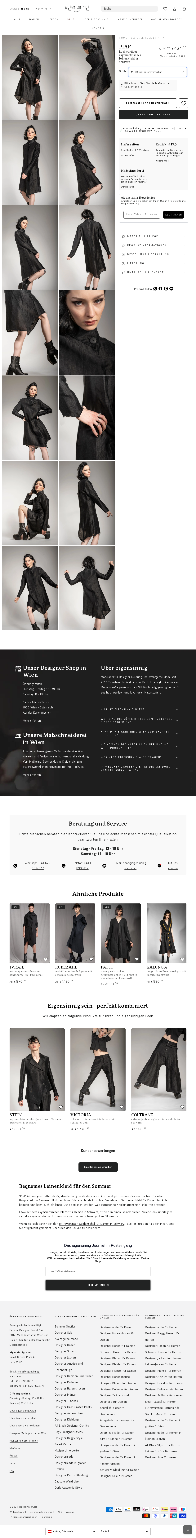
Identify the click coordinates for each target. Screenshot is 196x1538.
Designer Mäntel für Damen (118, 1370)
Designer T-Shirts (66, 1401)
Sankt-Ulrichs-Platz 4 (22, 1357)
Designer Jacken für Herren (163, 1358)
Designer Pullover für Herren (164, 1389)
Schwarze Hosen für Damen (118, 1352)
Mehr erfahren (32, 720)
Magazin (15, 1448)
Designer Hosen (65, 1345)
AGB (60, 1512)
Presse (14, 1455)
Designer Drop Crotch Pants (73, 1407)
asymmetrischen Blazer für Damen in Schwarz (68, 1212)
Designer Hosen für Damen (117, 1345)
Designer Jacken (65, 1357)
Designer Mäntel (65, 1394)
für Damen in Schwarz (110, 1223)
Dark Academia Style (68, 1487)
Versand (70, 1512)
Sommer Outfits (65, 1326)
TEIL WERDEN (98, 1285)
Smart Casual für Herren (160, 1401)
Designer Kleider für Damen (118, 1364)
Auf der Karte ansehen (37, 712)
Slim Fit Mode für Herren (161, 1414)
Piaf (163, 38)
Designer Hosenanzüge (115, 1376)
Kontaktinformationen (25, 1517)
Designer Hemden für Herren (164, 1383)
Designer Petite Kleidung (71, 1475)
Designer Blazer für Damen (117, 1358)
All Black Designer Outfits (72, 1425)
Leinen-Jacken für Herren (161, 1364)
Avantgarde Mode (66, 1339)
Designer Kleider (143, 38)
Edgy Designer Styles (69, 1432)
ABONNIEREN (173, 215)
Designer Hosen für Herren (162, 1345)
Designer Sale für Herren (161, 1457)
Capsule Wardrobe (67, 1481)
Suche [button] (107, 8)
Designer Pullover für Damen (119, 1389)
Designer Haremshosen (70, 1388)
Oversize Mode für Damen (117, 1432)
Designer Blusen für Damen (118, 1383)
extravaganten (68, 1223)
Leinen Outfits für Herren (162, 1451)
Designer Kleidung (66, 1419)
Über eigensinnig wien (23, 1410)
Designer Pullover (66, 1382)
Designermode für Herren (161, 1327)
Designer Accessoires (69, 1413)
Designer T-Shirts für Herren (164, 1395)
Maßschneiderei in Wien (24, 1440)
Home (123, 38)
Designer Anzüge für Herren (163, 1376)
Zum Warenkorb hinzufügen (148, 103)
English (25, 8)
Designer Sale (64, 1332)
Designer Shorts (65, 1351)
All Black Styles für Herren (162, 1445)
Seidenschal (87, 1223)
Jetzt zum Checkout (154, 114)
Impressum (46, 1517)
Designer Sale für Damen (116, 1476)
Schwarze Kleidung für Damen (119, 1469)
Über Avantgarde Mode (23, 1418)
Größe (122, 71)
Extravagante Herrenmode (162, 1407)
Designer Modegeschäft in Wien (28, 1433)
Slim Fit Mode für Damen (116, 1438)
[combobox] (71, 1531)
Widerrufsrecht (18, 1512)
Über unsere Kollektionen (25, 1425)
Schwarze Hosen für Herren (163, 1352)
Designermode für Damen (116, 1327)
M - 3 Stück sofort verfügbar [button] (146, 72)
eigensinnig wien (28, 1507)
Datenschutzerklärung (42, 1512)
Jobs (12, 1463)
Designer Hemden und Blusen (74, 1376)
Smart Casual (63, 1444)
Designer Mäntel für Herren (163, 1370)
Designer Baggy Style (69, 1438)
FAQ (12, 1470)
